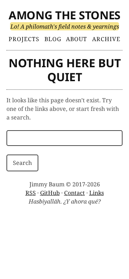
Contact (74, 193)
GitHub (50, 193)
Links (96, 193)
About (76, 39)
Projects (24, 39)
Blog (52, 39)
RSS (30, 193)
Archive (106, 39)
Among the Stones (64, 15)
